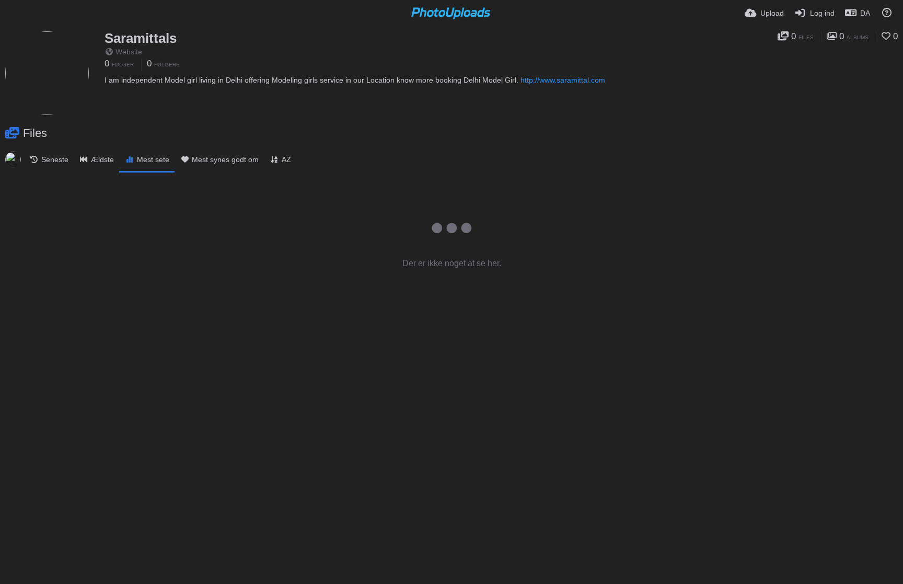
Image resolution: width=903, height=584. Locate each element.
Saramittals (141, 38)
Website (128, 52)
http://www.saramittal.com (562, 80)
